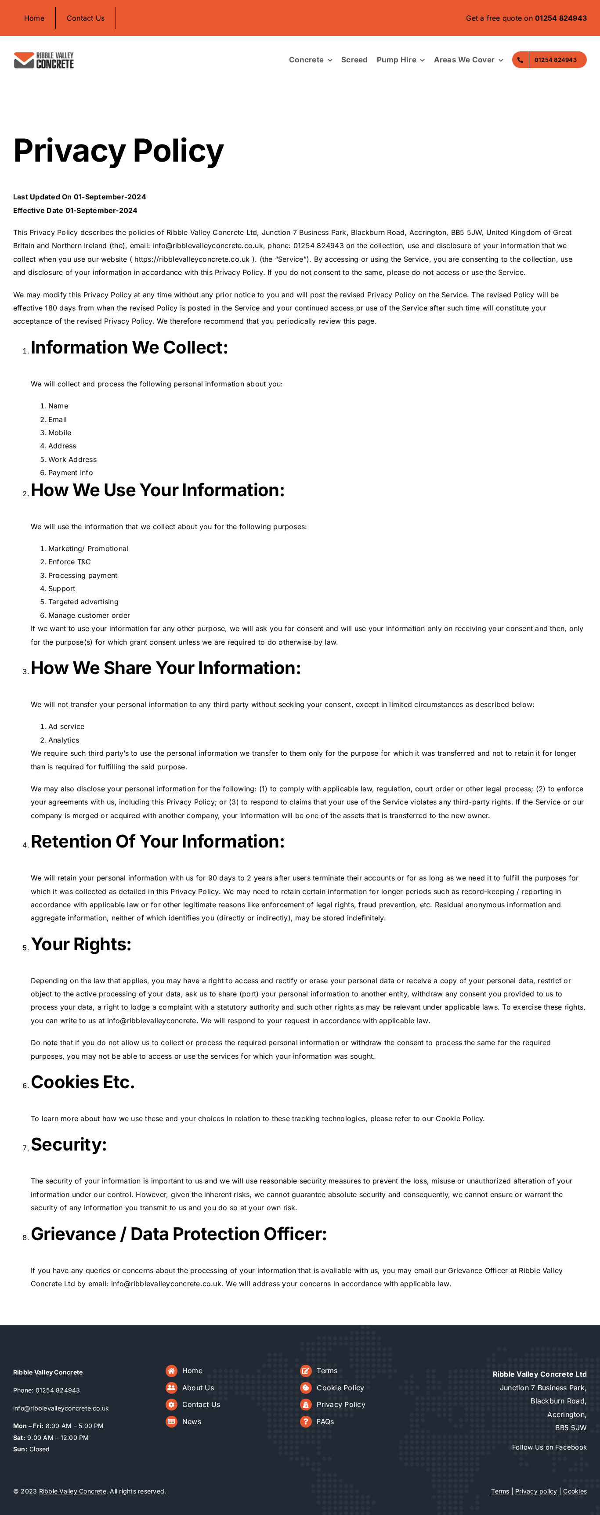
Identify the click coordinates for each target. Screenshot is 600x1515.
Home (192, 1370)
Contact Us (201, 1404)
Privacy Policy (341, 1404)
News (191, 1421)
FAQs (325, 1421)
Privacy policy (536, 1491)
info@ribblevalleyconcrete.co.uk (61, 1408)
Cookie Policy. (460, 1118)
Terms (327, 1370)
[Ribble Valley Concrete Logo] (44, 54)
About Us (198, 1387)
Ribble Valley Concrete (72, 1491)
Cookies (575, 1491)
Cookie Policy (340, 1387)
